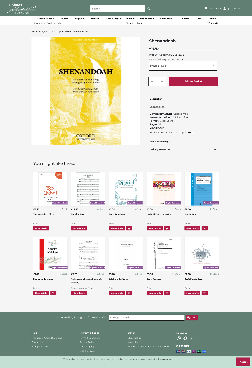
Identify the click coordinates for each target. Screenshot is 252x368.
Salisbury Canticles (118, 279)
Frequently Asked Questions (47, 338)
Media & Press (87, 351)
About (213, 18)
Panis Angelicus (117, 214)
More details (41, 228)
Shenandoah (81, 31)
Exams (64, 18)
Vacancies (133, 342)
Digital (43, 31)
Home (35, 31)
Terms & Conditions (90, 338)
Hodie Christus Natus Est (159, 214)
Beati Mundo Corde (194, 279)
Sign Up (191, 317)
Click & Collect (134, 23)
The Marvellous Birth (43, 214)
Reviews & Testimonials (47, 23)
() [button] (236, 8)
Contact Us (37, 342)
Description (156, 99)
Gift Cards (212, 23)
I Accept (243, 362)
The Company (87, 346)
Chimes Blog (134, 338)
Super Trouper (154, 279)
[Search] (148, 8)
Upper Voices (65, 31)
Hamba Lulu (190, 214)
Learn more (165, 359)
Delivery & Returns (160, 149)
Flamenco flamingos (43, 279)
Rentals (95, 18)
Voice (52, 31)
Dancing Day (77, 214)
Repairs (185, 18)
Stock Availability (159, 141)
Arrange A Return (41, 346)
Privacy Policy (87, 342)
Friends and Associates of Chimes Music (149, 346)
